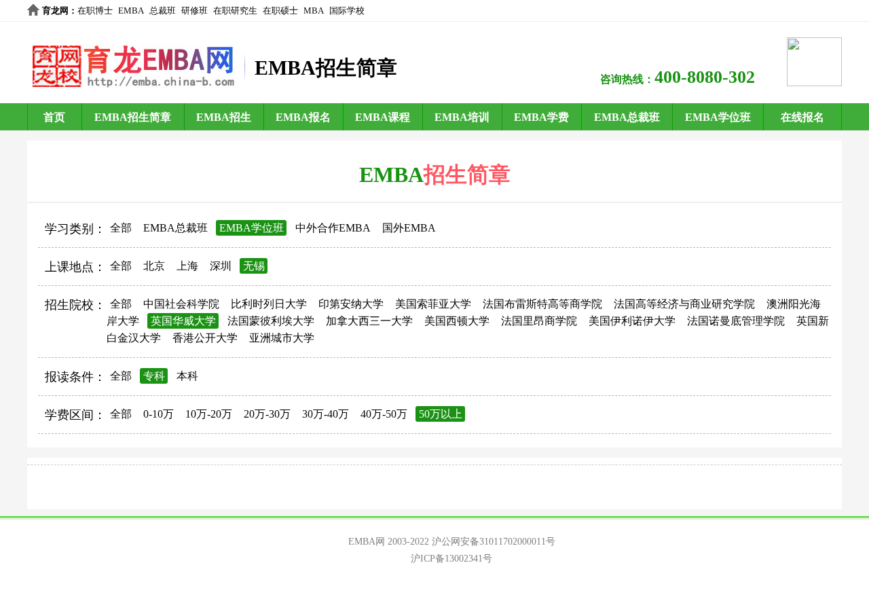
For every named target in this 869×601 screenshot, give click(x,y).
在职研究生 (235, 10)
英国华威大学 (183, 321)
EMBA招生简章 (132, 117)
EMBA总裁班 (627, 117)
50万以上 (440, 414)
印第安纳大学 (351, 304)
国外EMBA (409, 228)
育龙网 (55, 10)
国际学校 (347, 10)
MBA (313, 10)
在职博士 (95, 10)
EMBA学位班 (718, 117)
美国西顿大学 (456, 321)
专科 (154, 376)
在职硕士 (280, 10)
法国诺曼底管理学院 (736, 321)
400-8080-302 (704, 77)
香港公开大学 (205, 338)
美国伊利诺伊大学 (632, 321)
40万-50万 (383, 414)
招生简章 (467, 174)
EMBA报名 (303, 117)
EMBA (131, 10)
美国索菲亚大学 (433, 304)
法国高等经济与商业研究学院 (684, 304)
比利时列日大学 (269, 304)
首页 (54, 117)
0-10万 (158, 414)
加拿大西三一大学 (369, 321)
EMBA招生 (223, 117)
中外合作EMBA (333, 228)
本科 (187, 376)
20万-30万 (267, 414)
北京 (154, 266)
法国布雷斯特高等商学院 (542, 304)
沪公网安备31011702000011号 (493, 541)
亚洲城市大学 (281, 338)
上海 (187, 266)
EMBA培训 (461, 117)
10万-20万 (208, 414)
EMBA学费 (541, 117)
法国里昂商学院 (539, 321)
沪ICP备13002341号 (451, 558)
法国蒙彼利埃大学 (270, 321)
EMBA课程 (382, 117)
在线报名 (802, 117)
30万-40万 (325, 414)
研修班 (194, 10)
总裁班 (162, 10)
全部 (121, 228)
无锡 (254, 266)
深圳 (221, 266)
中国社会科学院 (181, 304)
